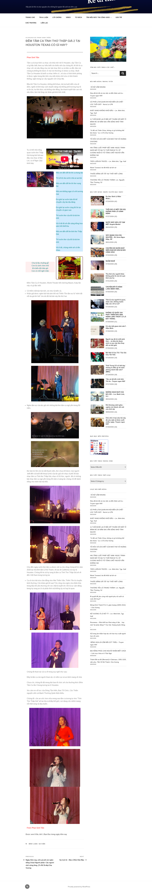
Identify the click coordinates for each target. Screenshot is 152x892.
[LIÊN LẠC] (27, 886)
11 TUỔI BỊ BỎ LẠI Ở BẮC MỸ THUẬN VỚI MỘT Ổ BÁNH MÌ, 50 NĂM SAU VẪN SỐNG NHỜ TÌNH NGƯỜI (108, 121)
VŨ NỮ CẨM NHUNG (98, 87)
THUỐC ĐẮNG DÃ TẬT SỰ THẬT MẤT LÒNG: (106, 174)
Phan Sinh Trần (44, 37)
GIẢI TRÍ (119, 17)
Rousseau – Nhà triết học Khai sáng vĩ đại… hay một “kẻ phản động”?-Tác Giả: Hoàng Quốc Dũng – (107, 624)
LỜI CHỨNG (57, 17)
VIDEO (68, 17)
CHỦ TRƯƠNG (30, 23)
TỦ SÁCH (78, 17)
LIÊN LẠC (44, 23)
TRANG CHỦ (30, 17)
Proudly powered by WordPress (79, 887)
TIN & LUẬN (43, 17)
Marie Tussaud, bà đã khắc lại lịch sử (103, 167)
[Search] (123, 73)
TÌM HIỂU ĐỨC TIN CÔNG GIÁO (98, 17)
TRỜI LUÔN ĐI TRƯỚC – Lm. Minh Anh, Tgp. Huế (108, 161)
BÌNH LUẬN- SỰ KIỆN (37, 843)
